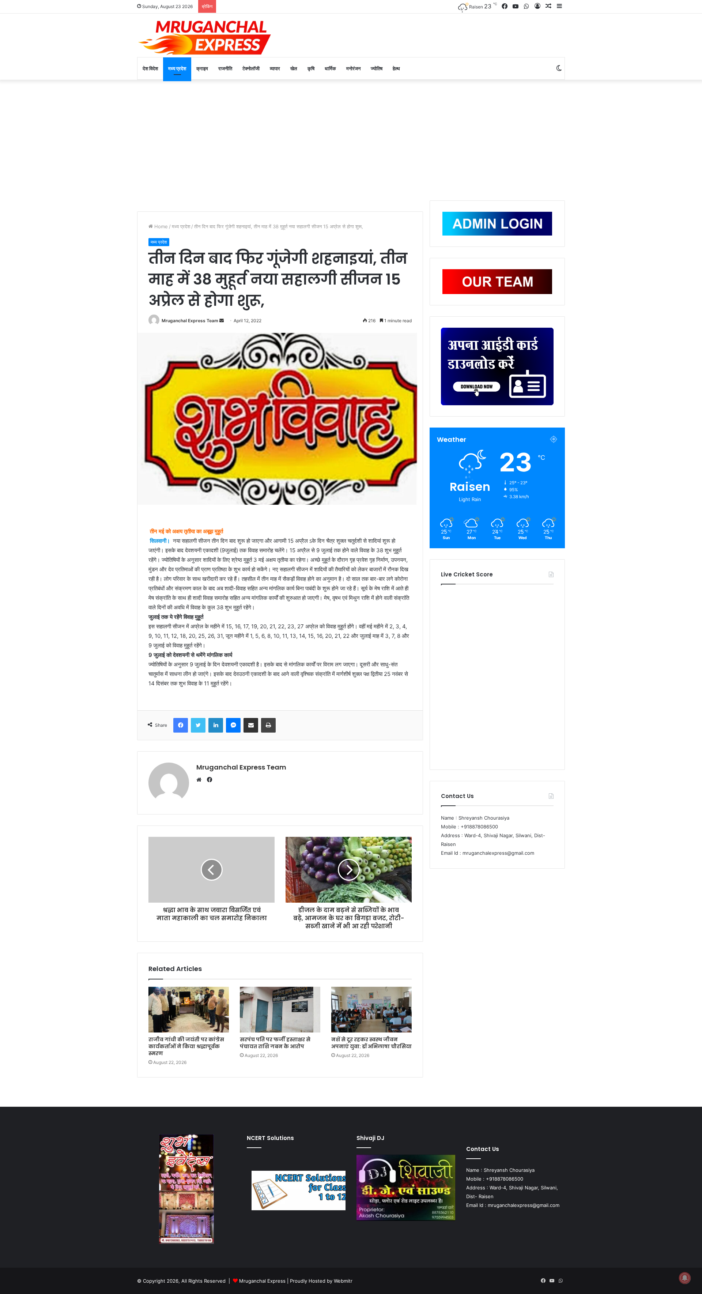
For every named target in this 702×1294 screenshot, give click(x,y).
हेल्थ (396, 68)
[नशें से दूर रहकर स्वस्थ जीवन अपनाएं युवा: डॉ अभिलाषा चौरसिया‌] (371, 1009)
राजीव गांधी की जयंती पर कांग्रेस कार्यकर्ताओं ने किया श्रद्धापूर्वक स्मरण (186, 1046)
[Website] (200, 779)
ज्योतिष (376, 68)
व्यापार (275, 68)
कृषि (310, 68)
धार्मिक (330, 68)
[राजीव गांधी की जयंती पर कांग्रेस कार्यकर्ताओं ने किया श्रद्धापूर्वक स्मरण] (188, 1009)
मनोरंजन (353, 68)
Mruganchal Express (263, 1281)
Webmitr (343, 1281)
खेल (293, 68)
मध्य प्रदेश (177, 68)
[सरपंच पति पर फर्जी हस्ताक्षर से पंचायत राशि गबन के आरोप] (280, 1009)
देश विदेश (150, 68)
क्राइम (202, 68)
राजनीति (225, 68)
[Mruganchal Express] (204, 37)
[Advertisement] (351, 138)
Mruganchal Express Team (190, 320)
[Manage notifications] (685, 1278)
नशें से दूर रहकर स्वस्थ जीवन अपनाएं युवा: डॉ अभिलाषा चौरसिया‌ (371, 1043)
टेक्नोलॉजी (251, 68)
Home (160, 226)
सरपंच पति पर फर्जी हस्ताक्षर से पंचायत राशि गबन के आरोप (275, 1043)
